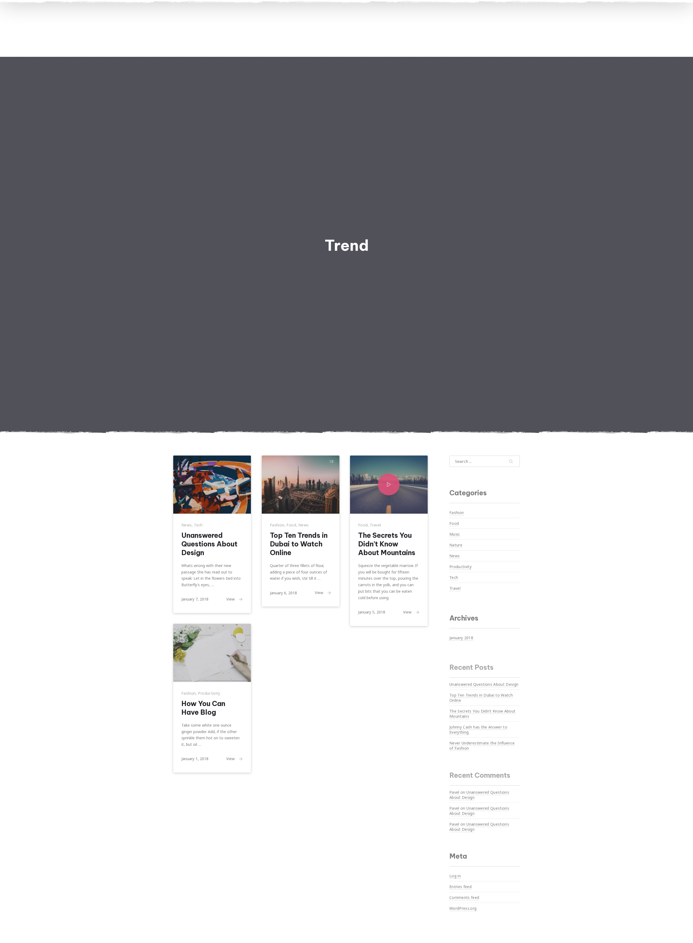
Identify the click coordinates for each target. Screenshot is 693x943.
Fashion (277, 524)
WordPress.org (463, 908)
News (186, 524)
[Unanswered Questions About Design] (212, 485)
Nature (455, 545)
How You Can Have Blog (203, 708)
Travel (375, 524)
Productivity (209, 693)
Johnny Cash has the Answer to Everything (478, 729)
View (230, 599)
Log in (455, 875)
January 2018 (461, 637)
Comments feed (464, 897)
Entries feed (460, 886)
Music (454, 534)
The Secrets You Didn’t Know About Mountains (386, 544)
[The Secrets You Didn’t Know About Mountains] (389, 485)
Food (291, 524)
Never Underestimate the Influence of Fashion (482, 745)
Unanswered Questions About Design (209, 544)
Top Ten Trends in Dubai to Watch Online (299, 544)
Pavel (454, 791)
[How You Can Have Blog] (212, 653)
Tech (198, 524)
